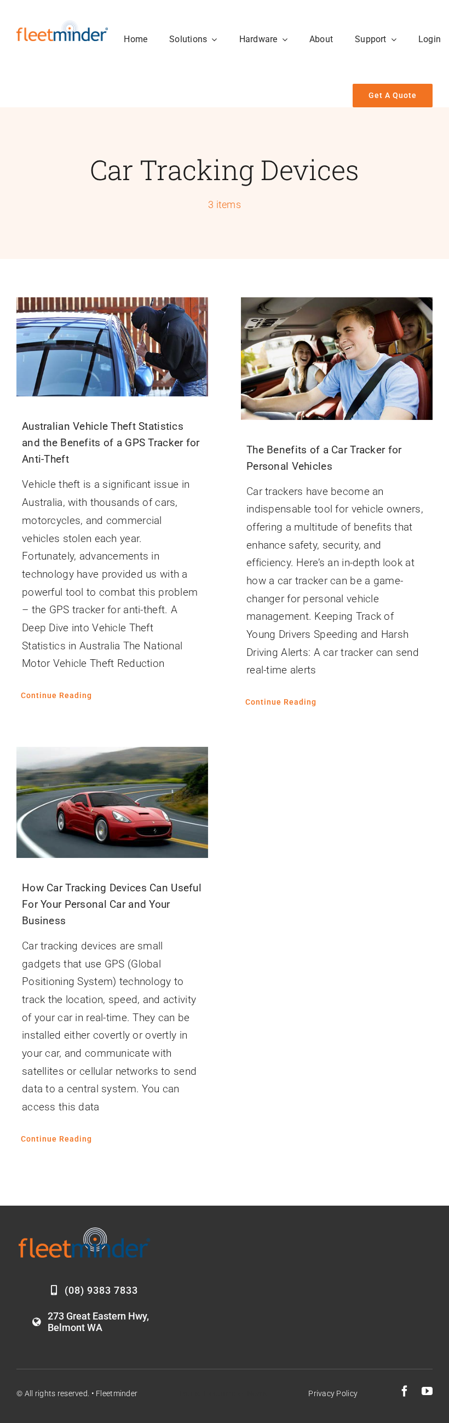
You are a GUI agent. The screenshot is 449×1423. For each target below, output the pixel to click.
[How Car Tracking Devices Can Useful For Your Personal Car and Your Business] (112, 802)
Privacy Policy (333, 1393)
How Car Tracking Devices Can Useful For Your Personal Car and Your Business (112, 904)
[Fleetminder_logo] (62, 25)
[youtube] (427, 1391)
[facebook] (404, 1391)
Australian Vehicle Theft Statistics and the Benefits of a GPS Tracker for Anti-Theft (111, 442)
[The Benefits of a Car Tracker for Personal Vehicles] (337, 358)
